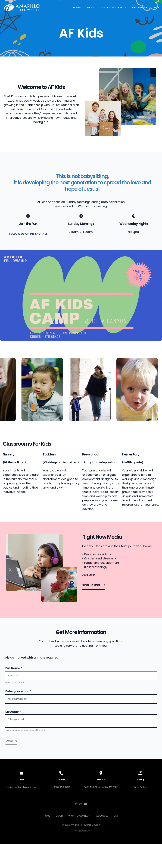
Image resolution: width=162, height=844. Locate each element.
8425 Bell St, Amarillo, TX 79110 (101, 787)
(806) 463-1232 (61, 787)
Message (13, 712)
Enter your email (18, 691)
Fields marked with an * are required (31, 657)
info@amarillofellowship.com (21, 787)
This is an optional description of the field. (25, 730)
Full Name (13, 668)
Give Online (140, 787)
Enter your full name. (15, 682)
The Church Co (81, 830)
